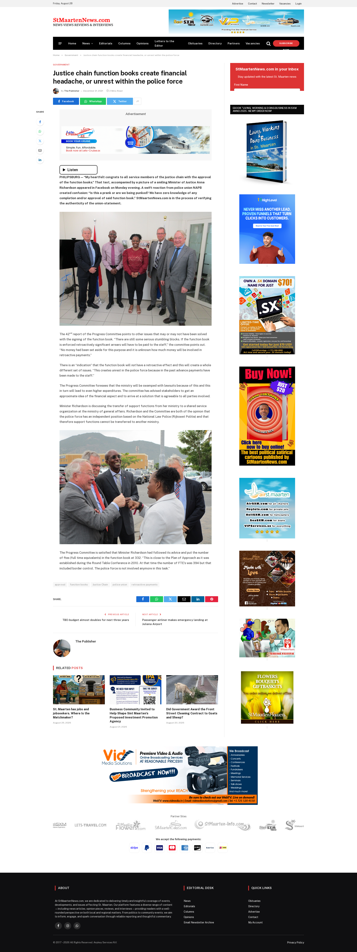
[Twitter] (40, 141)
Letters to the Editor (164, 43)
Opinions (142, 43)
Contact (252, 3)
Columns (124, 43)
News (86, 43)
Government (61, 64)
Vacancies (285, 3)
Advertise (237, 3)
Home (72, 43)
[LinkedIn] (40, 159)
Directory (215, 43)
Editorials (105, 43)
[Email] (40, 150)
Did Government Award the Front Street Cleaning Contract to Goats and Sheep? (191, 713)
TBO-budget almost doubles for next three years (95, 619)
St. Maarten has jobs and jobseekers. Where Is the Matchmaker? (71, 713)
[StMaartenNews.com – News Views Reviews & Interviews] (83, 22)
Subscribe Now (286, 44)
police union (120, 584)
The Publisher (71, 91)
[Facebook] (40, 122)
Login (298, 3)
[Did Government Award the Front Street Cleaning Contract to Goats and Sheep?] (192, 689)
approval (60, 584)
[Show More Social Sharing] (137, 101)
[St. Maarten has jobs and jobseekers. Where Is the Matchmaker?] (79, 689)
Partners (234, 43)
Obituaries (195, 43)
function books (79, 584)
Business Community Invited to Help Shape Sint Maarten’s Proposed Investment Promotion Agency (134, 715)
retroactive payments (144, 584)
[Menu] (60, 43)
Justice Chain (100, 584)
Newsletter (268, 3)
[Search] (268, 43)
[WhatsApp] (40, 131)
